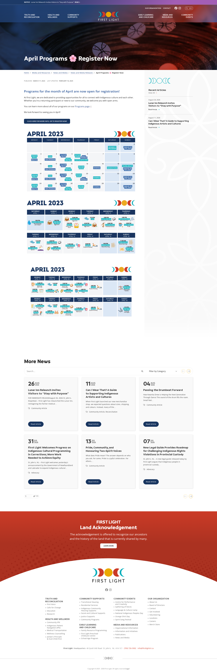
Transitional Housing (90, 602)
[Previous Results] (183, 371)
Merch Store (154, 624)
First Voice (51, 604)
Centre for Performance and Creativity (125, 603)
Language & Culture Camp (126, 610)
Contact (167, 8)
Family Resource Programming (94, 630)
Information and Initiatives (126, 631)
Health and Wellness (53, 16)
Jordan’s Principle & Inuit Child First (54, 638)
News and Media (60, 73)
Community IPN (53, 622)
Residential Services (89, 605)
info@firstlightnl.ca (146, 648)
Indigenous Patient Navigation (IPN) (55, 626)
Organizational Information (126, 628)
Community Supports (73, 16)
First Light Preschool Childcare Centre (89, 634)
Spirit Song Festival (123, 619)
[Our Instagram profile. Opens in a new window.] (179, 8)
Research (51, 614)
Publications (120, 634)
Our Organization (153, 8)
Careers (152, 621)
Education (51, 611)
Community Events (187, 16)
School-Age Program (89, 638)
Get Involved (154, 611)
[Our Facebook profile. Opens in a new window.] (176, 8)
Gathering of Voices (123, 607)
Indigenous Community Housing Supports (91, 609)
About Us (153, 602)
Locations (153, 618)
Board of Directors (157, 605)
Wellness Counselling (56, 633)
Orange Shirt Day (122, 616)
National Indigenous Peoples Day (129, 613)
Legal (127, 669)
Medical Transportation (57, 630)
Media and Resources (167, 16)
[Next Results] (189, 371)
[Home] (108, 16)
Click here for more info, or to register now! (47, 121)
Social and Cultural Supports (93, 613)
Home (26, 73)
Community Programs (90, 619)
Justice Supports (88, 616)
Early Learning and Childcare (145, 16)
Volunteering (154, 615)
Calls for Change (54, 607)
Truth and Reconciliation (31, 16)
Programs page (82, 106)
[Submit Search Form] (142, 371)
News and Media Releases (82, 73)
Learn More (108, 546)
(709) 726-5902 (130, 648)
